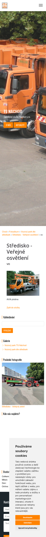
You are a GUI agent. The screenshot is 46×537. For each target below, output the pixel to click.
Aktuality (20, 125)
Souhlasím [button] (27, 517)
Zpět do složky (13, 307)
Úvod (4, 231)
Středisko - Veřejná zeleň (13, 406)
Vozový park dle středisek (16, 349)
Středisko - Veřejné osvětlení (25, 234)
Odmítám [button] (28, 523)
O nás (8, 125)
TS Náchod (13, 111)
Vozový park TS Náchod (15, 345)
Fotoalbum (14, 231)
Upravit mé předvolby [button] (27, 528)
